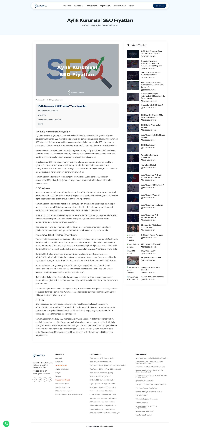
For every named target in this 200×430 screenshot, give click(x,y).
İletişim (58, 376)
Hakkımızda (78, 6)
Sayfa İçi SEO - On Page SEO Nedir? (102, 380)
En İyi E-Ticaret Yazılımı (151, 258)
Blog (93, 25)
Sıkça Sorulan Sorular (62, 387)
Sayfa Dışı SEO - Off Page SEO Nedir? (102, 383)
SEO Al (40, 124)
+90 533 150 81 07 (39, 371)
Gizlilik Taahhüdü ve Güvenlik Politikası (68, 394)
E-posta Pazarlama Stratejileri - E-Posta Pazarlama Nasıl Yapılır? (151, 63)
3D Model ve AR (119, 6)
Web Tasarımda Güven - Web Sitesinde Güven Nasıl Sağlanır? (152, 84)
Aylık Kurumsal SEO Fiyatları (48, 111)
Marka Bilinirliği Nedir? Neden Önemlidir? (150, 367)
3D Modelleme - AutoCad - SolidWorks (103, 398)
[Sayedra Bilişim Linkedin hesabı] (50, 379)
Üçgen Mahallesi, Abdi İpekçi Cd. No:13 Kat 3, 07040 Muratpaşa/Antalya (42, 365)
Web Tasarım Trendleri (150, 195)
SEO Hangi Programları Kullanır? (147, 388)
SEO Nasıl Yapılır (148, 145)
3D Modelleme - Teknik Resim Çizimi (102, 402)
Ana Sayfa (67, 6)
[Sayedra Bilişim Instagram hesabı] (40, 379)
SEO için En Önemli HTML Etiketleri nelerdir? (151, 384)
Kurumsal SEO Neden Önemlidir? (50, 119)
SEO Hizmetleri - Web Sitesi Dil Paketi (103, 394)
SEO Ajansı (42, 115)
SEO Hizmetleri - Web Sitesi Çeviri (101, 391)
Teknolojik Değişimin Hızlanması (147, 399)
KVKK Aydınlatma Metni (63, 391)
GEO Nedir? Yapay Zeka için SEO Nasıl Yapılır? (151, 358)
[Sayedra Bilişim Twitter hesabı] (45, 379)
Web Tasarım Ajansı (62, 383)
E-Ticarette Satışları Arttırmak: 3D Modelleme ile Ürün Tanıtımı (153, 96)
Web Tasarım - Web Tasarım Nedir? (102, 358)
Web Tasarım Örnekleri (150, 244)
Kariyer (131, 6)
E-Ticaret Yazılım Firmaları (152, 235)
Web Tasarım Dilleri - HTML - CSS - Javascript (105, 369)
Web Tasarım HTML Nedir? (152, 185)
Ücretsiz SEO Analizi (62, 380)
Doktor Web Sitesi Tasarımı (152, 277)
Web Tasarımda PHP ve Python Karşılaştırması (146, 407)
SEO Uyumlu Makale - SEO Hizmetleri (103, 387)
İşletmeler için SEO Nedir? (152, 105)
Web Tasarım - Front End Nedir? (101, 362)
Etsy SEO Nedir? (148, 251)
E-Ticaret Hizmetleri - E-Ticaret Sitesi (102, 409)
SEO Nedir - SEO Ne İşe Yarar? (100, 376)
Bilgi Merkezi (105, 6)
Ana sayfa (58, 358)
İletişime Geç (159, 6)
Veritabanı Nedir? (148, 165)
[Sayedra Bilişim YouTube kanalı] (34, 379)
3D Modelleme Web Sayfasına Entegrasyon (105, 413)
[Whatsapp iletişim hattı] (6, 423)
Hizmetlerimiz (92, 6)
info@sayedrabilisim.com (41, 374)
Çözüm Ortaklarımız (62, 369)
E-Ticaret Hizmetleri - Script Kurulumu (103, 405)
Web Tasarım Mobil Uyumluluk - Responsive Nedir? (107, 365)
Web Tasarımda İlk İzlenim (152, 205)
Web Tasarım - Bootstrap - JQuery (101, 373)
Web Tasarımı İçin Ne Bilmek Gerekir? (149, 391)
